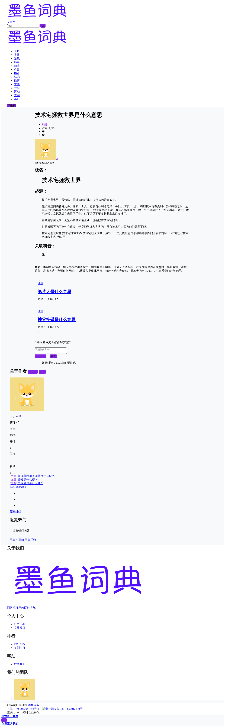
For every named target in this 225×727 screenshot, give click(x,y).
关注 (34, 371)
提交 (53, 356)
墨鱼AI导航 (17, 539)
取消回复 (40, 356)
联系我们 (19, 664)
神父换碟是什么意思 (57, 319)
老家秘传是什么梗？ (26, 483)
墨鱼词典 (33, 704)
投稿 (13, 105)
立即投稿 (19, 627)
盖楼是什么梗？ (24, 479)
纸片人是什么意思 (54, 291)
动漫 (44, 124)
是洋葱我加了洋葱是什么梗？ (32, 475)
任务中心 (19, 623)
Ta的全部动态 (18, 486)
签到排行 (15, 511)
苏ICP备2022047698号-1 (24, 708)
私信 (42, 371)
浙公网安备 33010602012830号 (64, 708)
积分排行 (19, 644)
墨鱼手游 (30, 539)
